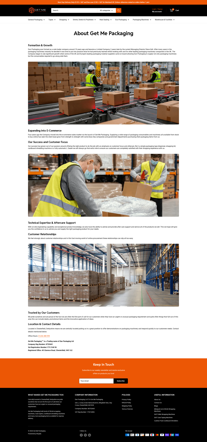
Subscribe (121, 381)
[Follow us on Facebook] (81, 435)
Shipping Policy (127, 406)
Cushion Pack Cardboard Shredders (166, 421)
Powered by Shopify (34, 434)
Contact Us (158, 403)
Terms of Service (127, 409)
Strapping (63, 20)
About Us (157, 399)
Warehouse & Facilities (163, 20)
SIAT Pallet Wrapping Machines (164, 414)
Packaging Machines (141, 20)
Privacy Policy (126, 399)
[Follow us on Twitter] (85, 435)
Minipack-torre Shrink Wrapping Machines (164, 410)
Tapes (51, 20)
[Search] (118, 10)
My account (157, 11)
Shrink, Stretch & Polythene (83, 20)
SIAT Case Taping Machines (163, 417)
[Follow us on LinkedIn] (89, 435)
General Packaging (35, 20)
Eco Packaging (121, 20)
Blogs (156, 406)
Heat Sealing (104, 20)
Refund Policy (126, 403)
